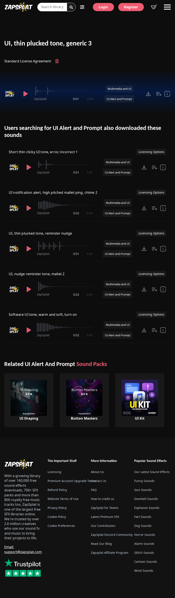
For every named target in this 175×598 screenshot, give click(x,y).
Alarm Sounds (144, 544)
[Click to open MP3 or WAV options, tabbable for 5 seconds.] (148, 94)
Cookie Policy (57, 517)
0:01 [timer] (76, 99)
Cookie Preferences (61, 526)
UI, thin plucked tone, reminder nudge (40, 233)
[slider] (63, 91)
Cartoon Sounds (145, 562)
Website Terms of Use (63, 499)
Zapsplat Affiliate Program (109, 553)
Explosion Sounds (146, 508)
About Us (97, 472)
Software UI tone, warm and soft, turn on (43, 314)
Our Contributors (103, 526)
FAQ (94, 490)
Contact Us (98, 481)
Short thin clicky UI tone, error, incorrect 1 (43, 152)
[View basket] (154, 7)
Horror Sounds (144, 535)
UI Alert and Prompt (119, 99)
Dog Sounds (143, 526)
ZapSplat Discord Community (109, 535)
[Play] (25, 94)
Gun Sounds (143, 490)
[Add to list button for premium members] (159, 94)
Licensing (54, 472)
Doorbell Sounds (146, 499)
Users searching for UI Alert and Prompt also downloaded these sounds (82, 132)
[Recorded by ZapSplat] (10, 94)
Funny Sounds (144, 481)
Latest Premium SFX (105, 517)
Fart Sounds (142, 517)
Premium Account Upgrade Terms (66, 481)
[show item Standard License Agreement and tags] (167, 94)
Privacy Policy (57, 508)
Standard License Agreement (27, 61)
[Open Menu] (167, 7)
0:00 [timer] (90, 99)
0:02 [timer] (76, 213)
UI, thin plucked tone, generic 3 (48, 43)
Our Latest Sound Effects (152, 472)
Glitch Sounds (144, 553)
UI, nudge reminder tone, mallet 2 (36, 274)
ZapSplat (40, 99)
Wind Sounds (143, 571)
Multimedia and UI (119, 89)
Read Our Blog (101, 544)
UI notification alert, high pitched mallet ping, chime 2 (53, 192)
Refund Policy (57, 490)
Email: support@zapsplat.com (23, 549)
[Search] (71, 7)
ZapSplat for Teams (104, 508)
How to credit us (102, 499)
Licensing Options (151, 152)
